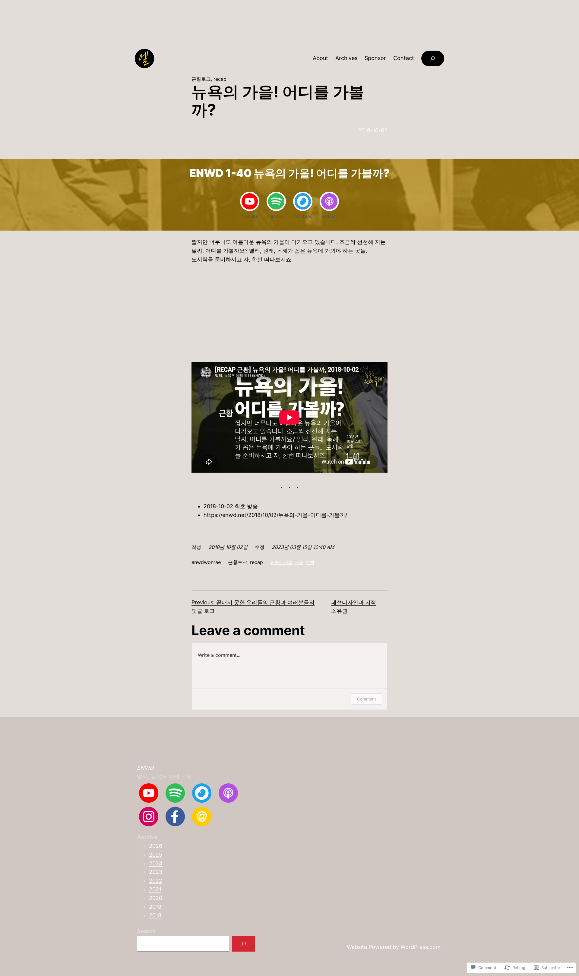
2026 (155, 846)
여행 (310, 562)
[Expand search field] (432, 58)
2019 (155, 907)
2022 (155, 880)
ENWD (145, 768)
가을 (299, 562)
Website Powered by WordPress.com (394, 947)
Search (146, 931)
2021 (155, 889)
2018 (155, 915)
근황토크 (201, 79)
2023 (155, 872)
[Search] (243, 944)
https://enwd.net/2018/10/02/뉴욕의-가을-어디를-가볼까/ (275, 515)
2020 (155, 898)
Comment (366, 698)
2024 (156, 863)
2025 (155, 855)
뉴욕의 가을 (281, 562)
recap (220, 79)
